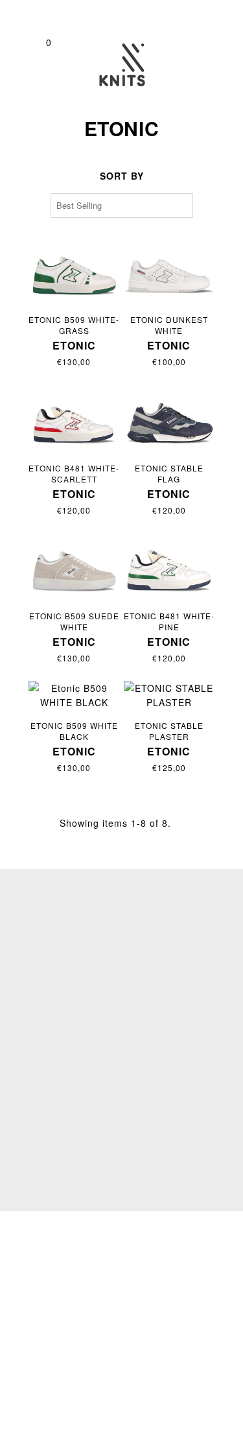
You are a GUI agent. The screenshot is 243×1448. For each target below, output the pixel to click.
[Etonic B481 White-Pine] (169, 566)
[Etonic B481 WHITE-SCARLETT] (74, 419)
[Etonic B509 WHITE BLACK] (74, 695)
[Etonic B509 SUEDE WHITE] (74, 566)
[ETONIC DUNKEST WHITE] (169, 270)
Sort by (122, 175)
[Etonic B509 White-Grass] (74, 270)
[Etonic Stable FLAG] (169, 419)
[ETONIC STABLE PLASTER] (169, 695)
